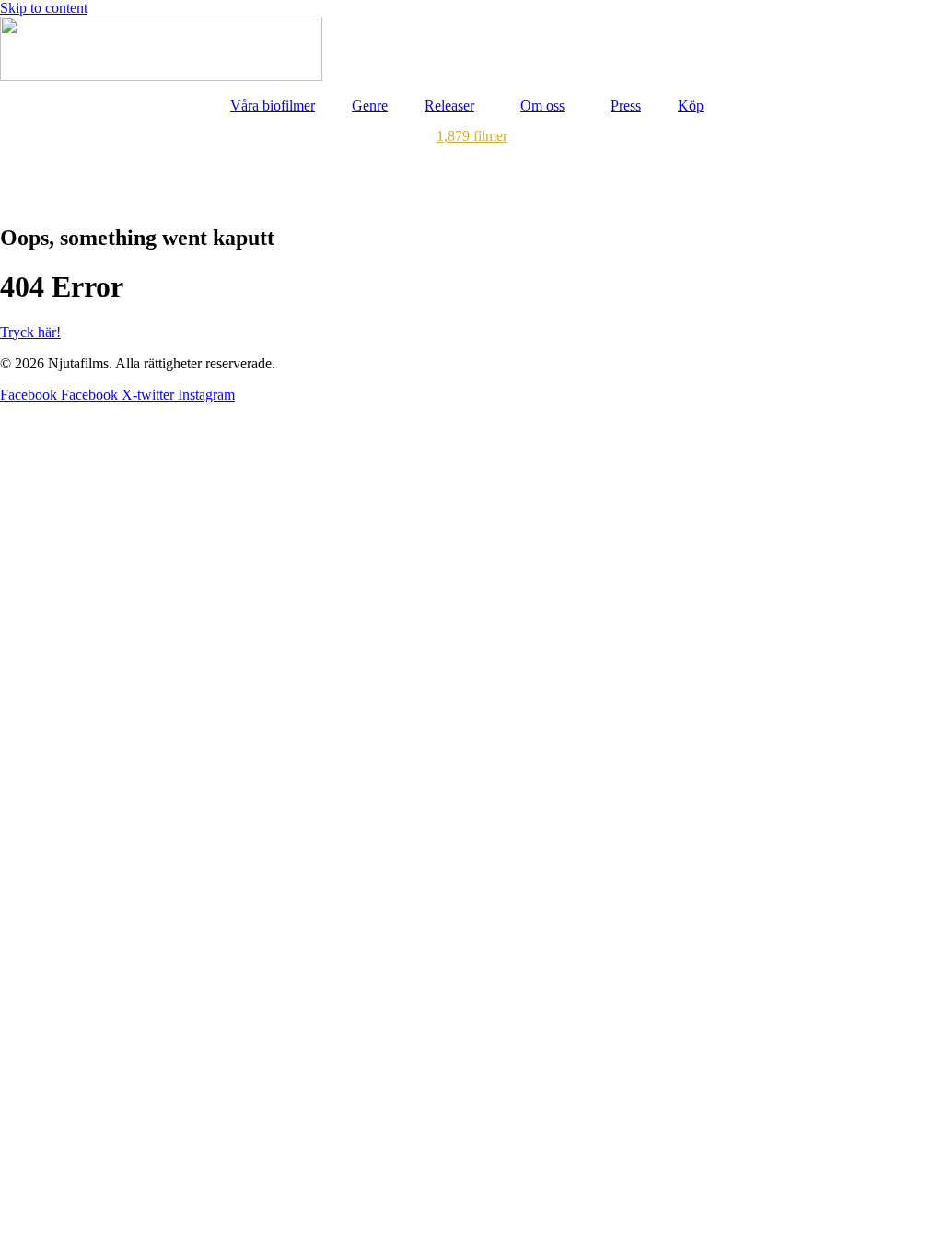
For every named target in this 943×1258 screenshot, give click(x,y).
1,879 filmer (472, 136)
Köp (691, 105)
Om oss (542, 105)
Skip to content (43, 8)
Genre (370, 105)
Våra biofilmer (272, 105)
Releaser (449, 105)
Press (626, 105)
